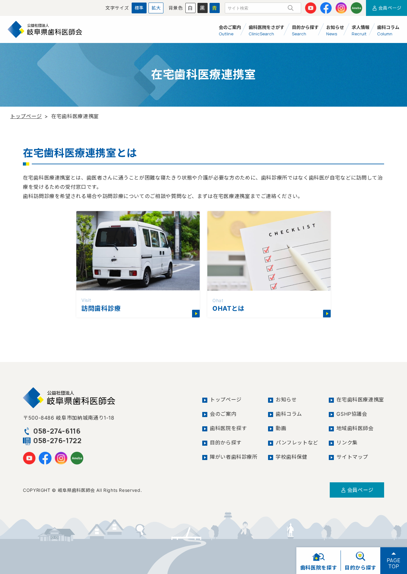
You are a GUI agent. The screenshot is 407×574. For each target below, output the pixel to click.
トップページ (26, 116)
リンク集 (347, 442)
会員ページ (360, 490)
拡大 (156, 8)
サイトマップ (352, 457)
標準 (139, 8)
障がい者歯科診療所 (234, 457)
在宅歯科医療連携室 (360, 399)
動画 (281, 428)
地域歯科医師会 (354, 428)
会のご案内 (223, 414)
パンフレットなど (297, 442)
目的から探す (226, 442)
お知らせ (286, 399)
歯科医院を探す (228, 428)
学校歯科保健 (291, 457)
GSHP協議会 (351, 414)
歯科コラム (289, 414)
